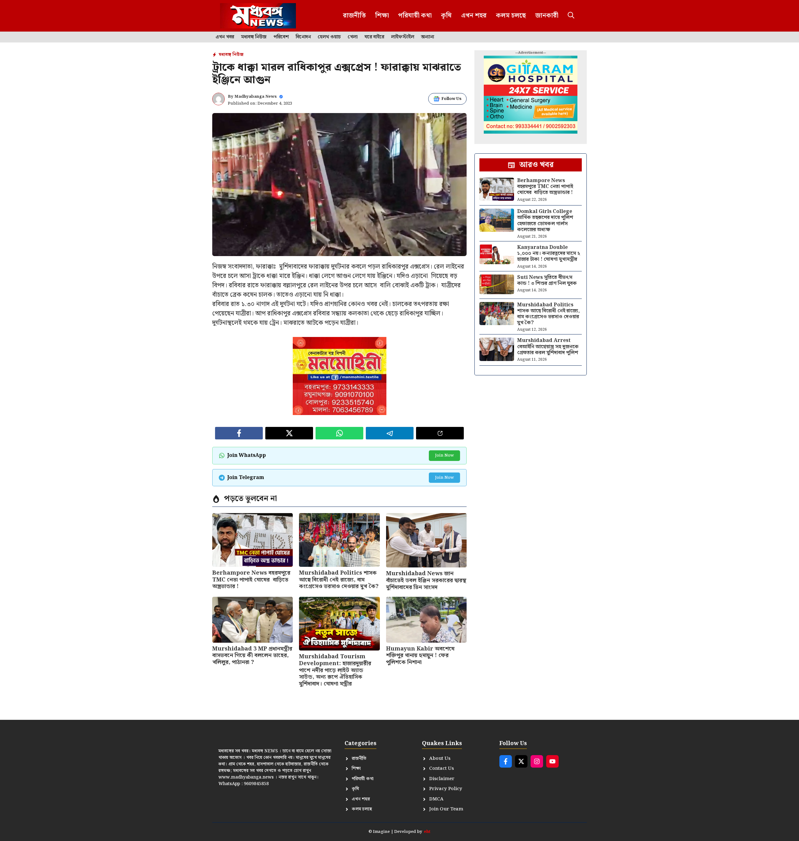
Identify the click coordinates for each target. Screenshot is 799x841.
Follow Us (451, 99)
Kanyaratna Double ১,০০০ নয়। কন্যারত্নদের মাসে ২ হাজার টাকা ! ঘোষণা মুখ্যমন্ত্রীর (548, 253)
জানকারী (546, 15)
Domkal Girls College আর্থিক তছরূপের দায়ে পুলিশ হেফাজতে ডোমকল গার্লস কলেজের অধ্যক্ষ (545, 221)
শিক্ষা (382, 15)
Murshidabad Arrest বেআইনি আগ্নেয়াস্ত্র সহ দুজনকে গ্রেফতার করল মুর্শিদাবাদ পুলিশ (548, 346)
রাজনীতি (354, 15)
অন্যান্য (427, 37)
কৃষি (446, 15)
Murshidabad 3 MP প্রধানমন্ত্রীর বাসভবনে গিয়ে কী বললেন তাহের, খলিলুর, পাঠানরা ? (252, 655)
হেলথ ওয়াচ (329, 37)
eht (427, 832)
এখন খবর (225, 37)
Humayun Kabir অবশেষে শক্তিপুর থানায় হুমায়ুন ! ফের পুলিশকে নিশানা (420, 655)
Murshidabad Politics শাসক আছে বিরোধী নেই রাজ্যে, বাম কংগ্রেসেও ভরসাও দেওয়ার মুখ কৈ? (339, 579)
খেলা (353, 37)
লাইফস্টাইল (402, 37)
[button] (571, 16)
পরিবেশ (281, 37)
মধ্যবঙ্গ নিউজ (254, 37)
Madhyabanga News (255, 96)
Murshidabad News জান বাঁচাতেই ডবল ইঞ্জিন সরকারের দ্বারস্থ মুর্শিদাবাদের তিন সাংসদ (426, 580)
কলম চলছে (511, 15)
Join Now (444, 455)
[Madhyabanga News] (258, 16)
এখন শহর (474, 15)
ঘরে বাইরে (374, 37)
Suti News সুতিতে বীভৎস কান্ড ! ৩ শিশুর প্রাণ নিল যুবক (547, 280)
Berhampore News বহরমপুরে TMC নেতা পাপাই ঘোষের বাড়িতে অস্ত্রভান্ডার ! (251, 579)
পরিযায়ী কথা (415, 15)
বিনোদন (303, 37)
